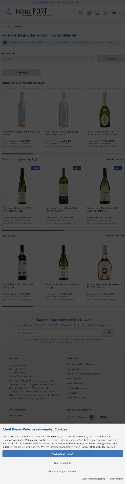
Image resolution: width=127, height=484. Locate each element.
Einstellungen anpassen (64, 471)
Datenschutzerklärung (93, 478)
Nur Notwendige (62, 463)
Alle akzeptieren (62, 454)
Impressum (116, 478)
